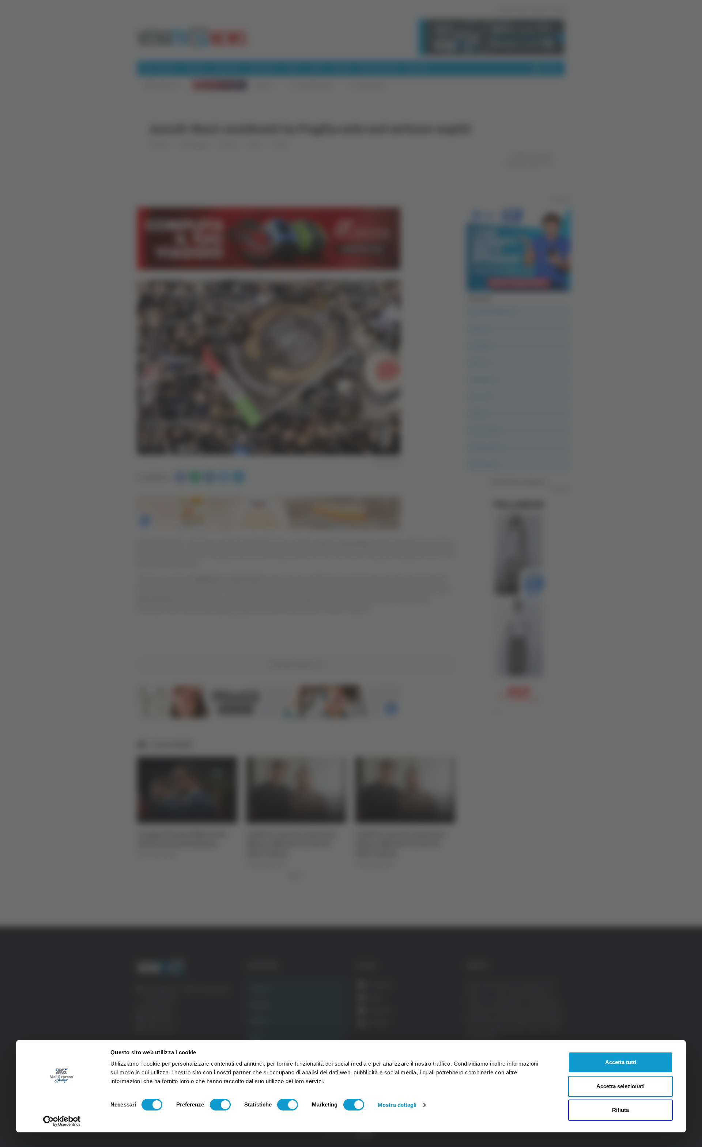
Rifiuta (620, 1110)
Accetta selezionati (620, 1086)
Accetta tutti (620, 1062)
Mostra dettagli (397, 1105)
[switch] (220, 1104)
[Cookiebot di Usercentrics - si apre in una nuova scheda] (62, 1121)
